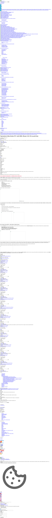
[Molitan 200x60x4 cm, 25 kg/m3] (4, 279)
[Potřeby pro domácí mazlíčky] (3, 96)
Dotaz (1, 515)
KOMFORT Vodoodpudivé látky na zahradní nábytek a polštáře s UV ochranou (12, 379)
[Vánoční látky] (2, 11)
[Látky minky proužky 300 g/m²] (4, 29)
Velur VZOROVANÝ (4, 49)
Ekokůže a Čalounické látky (5, 383)
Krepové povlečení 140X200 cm (5, 105)
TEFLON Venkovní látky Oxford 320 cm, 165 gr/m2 (9, 376)
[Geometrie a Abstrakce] (3, 12)
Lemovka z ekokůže (4, 84)
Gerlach (2, 123)
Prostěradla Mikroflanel (4, 100)
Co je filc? (3, 431)
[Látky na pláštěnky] (2, 38)
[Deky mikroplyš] (2, 114)
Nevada (2, 52)
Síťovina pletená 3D (4, 20)
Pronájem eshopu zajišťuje (3, 459)
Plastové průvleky (4, 79)
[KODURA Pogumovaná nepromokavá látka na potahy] (6, 36)
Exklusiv (3, 122)
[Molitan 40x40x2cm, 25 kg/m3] (4, 270)
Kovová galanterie (4, 78)
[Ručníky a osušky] (2, 115)
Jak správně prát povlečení (5, 423)
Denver (2, 42)
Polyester (3, 426)
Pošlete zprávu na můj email (3, 510)
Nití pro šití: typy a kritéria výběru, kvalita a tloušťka (7, 433)
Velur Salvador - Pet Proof (5, 46)
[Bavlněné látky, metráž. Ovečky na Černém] (5, 316)
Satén (2, 424)
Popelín (2, 425)
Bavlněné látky (3, 374)
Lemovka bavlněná (4, 83)
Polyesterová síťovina (4, 19)
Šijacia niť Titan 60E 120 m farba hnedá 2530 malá (6, 364)
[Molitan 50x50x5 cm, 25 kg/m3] (4, 325)
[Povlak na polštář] (2, 107)
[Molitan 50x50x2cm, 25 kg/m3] (4, 261)
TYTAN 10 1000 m (4, 92)
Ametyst (3, 51)
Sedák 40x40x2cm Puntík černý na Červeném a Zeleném (6, 299)
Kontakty (3, 413)
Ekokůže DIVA (3, 58)
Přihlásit (8, 402)
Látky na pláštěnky (5, 382)
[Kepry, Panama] (2, 21)
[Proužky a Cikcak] (2, 16)
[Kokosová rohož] (2, 40)
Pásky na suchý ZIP (4, 72)
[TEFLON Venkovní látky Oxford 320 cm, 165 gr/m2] (6, 32)
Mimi (2, 124)
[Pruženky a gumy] (2, 68)
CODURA (3, 429)
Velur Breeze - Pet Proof (4, 45)
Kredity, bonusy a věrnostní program (6, 419)
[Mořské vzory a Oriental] (3, 15)
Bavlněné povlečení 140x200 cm (5, 104)
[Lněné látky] (2, 25)
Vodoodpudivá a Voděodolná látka (5, 435)
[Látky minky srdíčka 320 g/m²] (4, 31)
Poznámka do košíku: (2, 148)
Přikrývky (3, 109)
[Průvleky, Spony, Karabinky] (3, 77)
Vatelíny (3, 75)
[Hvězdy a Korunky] (2, 13)
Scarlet (2, 118)
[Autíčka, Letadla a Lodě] (3, 14)
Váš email (1, 512)
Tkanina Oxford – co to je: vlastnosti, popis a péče (7, 430)
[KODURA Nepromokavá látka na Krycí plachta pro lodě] (7, 33)
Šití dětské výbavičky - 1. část (5, 432)
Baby (2, 120)
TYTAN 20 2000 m (4, 93)
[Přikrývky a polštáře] (2, 108)
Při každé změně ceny (3, 509)
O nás (2, 418)
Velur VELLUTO (4, 50)
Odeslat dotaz (2, 517)
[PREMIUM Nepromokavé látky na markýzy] (5, 37)
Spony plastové (3, 80)
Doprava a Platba (4, 416)
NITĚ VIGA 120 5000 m (4, 91)
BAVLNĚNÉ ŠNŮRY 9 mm (5, 89)
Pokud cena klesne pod (3, 507)
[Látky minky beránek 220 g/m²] (4, 27)
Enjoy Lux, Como (4, 53)
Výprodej (3, 385)
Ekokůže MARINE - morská (5, 59)
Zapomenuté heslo (2, 503)
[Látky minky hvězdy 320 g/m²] (4, 28)
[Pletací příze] (2, 119)
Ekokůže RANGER (4, 61)
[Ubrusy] (1, 116)
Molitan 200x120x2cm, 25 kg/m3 (4, 336)
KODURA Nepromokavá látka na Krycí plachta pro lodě (9, 377)
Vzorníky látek (3, 373)
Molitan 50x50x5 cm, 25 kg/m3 (3, 326)
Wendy (2, 126)
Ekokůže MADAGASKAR (5, 60)
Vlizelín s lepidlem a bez (4, 54)
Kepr (2, 427)
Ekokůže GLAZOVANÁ (4, 62)
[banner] (2, 458)
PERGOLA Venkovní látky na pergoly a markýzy (8, 378)
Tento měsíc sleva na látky (5, 386)
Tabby (2, 125)
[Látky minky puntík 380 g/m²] (3, 30)
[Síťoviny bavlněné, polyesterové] (4, 18)
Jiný (0, 139)
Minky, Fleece (3, 375)
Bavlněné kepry (3, 22)
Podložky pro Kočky (4, 97)
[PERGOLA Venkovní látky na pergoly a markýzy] (6, 34)
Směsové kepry (3, 23)
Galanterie (3, 384)
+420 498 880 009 (2, 2)
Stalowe (3, 130)
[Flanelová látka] (2, 24)
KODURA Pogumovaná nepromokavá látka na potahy (9, 380)
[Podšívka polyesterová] (3, 67)
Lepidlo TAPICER (4, 428)
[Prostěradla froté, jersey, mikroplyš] (4, 99)
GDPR (2, 415)
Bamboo (3, 121)
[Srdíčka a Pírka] (2, 17)
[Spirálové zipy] (2, 69)
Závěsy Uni (3, 112)
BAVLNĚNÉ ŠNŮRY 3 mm (5, 88)
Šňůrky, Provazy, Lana (4, 90)
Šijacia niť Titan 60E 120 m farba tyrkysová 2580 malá (6, 308)
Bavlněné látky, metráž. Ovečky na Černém (5, 317)
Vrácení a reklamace (4, 417)
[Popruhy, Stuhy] (2, 70)
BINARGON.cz (8, 459)
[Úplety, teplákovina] (2, 26)
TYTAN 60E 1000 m (4, 94)
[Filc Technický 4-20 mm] (3, 39)
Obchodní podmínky (4, 414)
